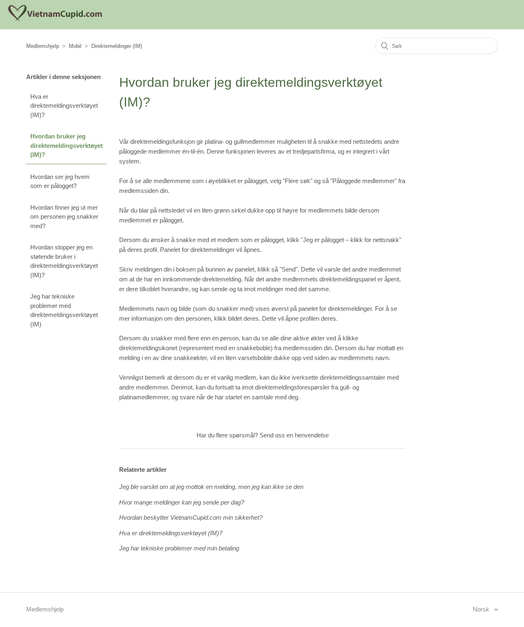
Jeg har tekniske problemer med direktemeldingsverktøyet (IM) (64, 310)
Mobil (75, 46)
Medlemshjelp (42, 46)
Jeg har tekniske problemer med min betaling (179, 548)
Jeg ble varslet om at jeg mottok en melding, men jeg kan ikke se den (211, 486)
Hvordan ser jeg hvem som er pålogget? (60, 181)
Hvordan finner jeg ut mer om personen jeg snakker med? (64, 216)
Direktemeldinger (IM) (116, 46)
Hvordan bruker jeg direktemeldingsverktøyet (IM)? (66, 145)
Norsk (482, 609)
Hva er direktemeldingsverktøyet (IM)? (64, 105)
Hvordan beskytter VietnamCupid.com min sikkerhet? (190, 517)
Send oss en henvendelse (294, 435)
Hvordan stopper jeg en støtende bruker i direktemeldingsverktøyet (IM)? (64, 261)
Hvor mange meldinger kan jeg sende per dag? (181, 502)
